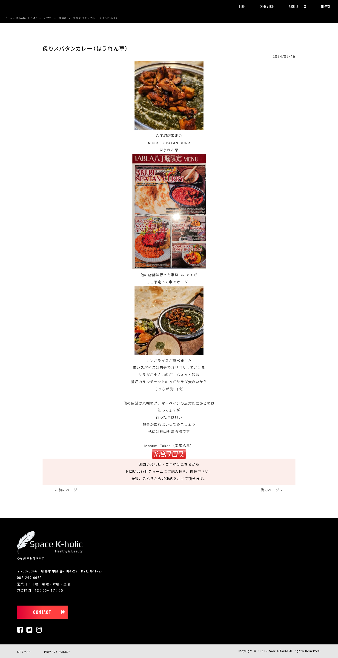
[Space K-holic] (50, 553)
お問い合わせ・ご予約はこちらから (169, 465)
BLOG (62, 18)
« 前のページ (66, 490)
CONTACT (42, 612)
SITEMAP (24, 651)
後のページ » (272, 490)
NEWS (47, 18)
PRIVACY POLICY (57, 651)
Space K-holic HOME (21, 18)
